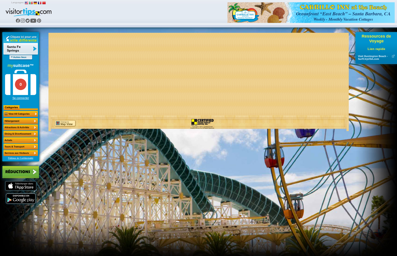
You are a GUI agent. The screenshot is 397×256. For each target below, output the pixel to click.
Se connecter (20, 98)
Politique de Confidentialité (20, 158)
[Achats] (20, 140)
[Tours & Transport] (20, 147)
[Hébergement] (20, 121)
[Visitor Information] (20, 153)
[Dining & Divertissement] (20, 134)
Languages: (17, 2)
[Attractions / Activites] (20, 127)
